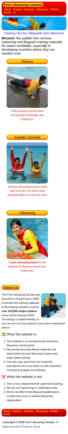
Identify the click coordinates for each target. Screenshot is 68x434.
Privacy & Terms (30, 426)
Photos (54, 9)
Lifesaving (42, 9)
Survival (29, 9)
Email (7, 12)
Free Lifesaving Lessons (23, 5)
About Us (10, 287)
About (7, 9)
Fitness (17, 9)
